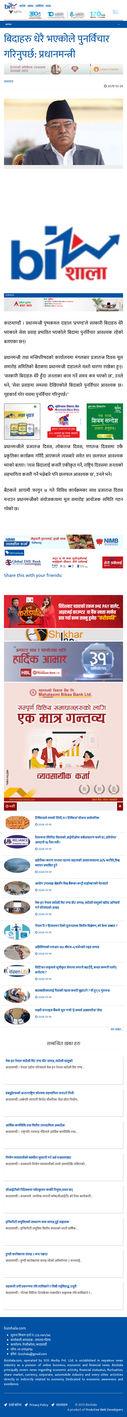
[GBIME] (63, 562)
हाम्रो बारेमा (15, 1405)
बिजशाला (10, 295)
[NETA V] (63, 15)
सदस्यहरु (62, 1405)
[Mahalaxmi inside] (63, 742)
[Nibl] (63, 542)
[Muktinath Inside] (63, 421)
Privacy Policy (38, 1405)
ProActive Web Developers (104, 1410)
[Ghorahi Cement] (22, 421)
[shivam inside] (105, 421)
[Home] (63, 5)
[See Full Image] (63, 133)
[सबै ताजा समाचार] (119, 806)
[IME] (63, 612)
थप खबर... (117, 1029)
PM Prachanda (16, 553)
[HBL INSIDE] (63, 662)
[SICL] (63, 635)
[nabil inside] (63, 305)
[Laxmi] (63, 69)
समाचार (8, 81)
